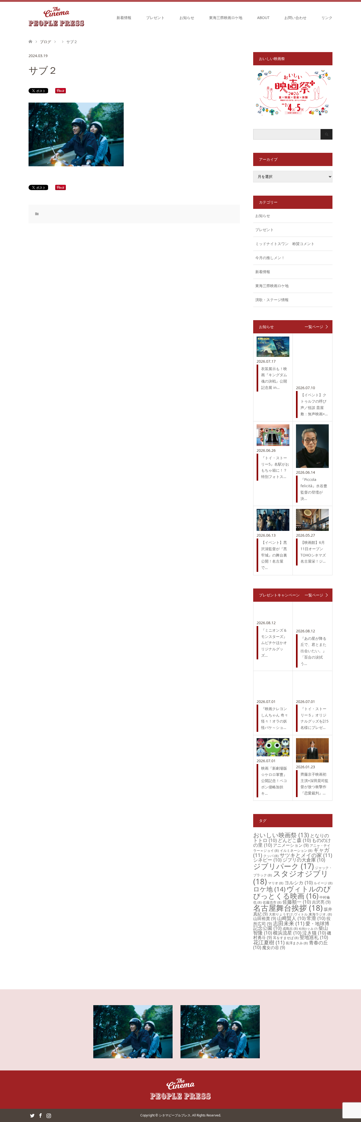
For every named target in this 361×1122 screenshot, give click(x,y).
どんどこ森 (294, 840)
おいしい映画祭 (281, 835)
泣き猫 (314, 933)
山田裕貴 (264, 918)
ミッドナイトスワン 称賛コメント (284, 243)
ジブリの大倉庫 (304, 860)
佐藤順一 (297, 902)
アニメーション (291, 845)
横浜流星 (287, 933)
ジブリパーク (283, 866)
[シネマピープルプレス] (56, 17)
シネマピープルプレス (175, 1115)
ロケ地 (269, 889)
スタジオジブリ (290, 877)
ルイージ (323, 883)
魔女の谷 (273, 947)
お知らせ (186, 17)
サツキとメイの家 (306, 855)
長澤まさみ (297, 943)
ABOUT (263, 17)
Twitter (32, 1115)
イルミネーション (296, 850)
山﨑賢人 (291, 918)
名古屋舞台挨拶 (288, 908)
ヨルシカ (298, 882)
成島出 (290, 928)
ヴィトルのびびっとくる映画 (292, 892)
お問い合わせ (295, 17)
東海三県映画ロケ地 (225, 17)
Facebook (40, 1115)
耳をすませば (286, 937)
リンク (326, 17)
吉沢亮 (321, 902)
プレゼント (155, 17)
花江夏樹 (269, 942)
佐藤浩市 (272, 902)
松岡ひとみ (308, 929)
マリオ (275, 883)
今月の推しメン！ (270, 257)
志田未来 (288, 923)
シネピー (267, 860)
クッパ (271, 855)
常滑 (316, 918)
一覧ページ (314, 327)
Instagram (48, 1115)
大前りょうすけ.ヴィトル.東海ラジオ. (300, 914)
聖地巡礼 (314, 937)
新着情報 (124, 17)
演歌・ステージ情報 (272, 299)
